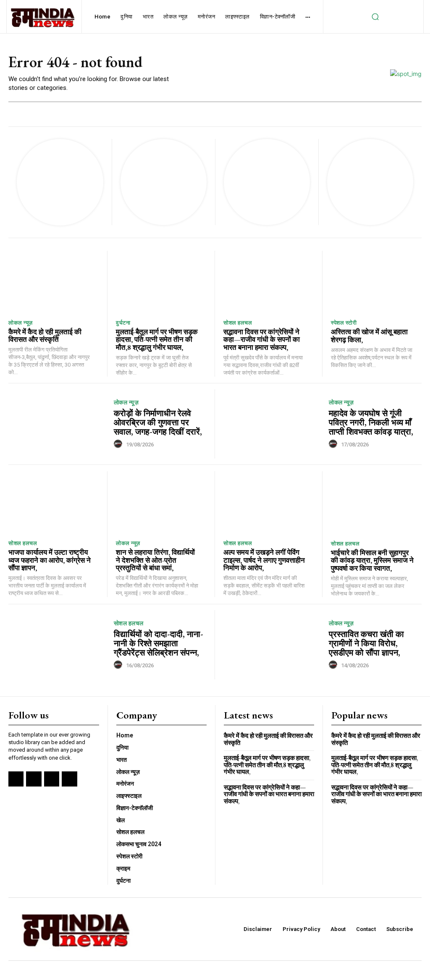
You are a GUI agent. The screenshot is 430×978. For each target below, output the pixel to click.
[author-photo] (119, 444)
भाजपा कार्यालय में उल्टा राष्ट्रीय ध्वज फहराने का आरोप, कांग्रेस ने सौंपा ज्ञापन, (49, 560)
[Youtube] (69, 779)
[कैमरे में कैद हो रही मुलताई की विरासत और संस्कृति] (53, 282)
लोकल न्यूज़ (20, 322)
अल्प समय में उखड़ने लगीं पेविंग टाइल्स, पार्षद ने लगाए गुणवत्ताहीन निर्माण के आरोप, (264, 560)
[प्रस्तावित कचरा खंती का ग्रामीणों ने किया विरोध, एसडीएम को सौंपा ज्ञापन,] (272, 644)
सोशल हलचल (237, 322)
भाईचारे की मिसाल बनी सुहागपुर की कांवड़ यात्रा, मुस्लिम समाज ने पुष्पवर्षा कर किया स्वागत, (372, 560)
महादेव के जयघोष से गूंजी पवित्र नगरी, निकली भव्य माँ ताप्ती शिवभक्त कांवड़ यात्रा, (371, 422)
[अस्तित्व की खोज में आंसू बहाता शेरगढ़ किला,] (376, 282)
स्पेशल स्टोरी (344, 322)
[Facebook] (16, 779)
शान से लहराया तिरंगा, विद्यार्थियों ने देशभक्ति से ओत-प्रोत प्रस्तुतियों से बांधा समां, (155, 560)
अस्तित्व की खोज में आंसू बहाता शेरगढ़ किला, (369, 335)
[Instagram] (33, 779)
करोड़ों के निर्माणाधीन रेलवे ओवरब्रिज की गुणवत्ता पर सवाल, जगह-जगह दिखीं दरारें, (158, 422)
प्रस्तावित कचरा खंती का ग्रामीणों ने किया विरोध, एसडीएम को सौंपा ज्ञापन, (366, 643)
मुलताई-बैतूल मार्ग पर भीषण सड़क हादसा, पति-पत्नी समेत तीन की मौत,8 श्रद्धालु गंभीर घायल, (157, 339)
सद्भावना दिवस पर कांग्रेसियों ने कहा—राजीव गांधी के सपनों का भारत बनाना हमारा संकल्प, (261, 339)
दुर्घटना (123, 322)
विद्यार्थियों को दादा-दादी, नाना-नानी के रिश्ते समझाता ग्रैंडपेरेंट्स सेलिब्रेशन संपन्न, (158, 643)
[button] (375, 17)
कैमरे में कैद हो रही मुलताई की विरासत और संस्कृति (44, 335)
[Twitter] (51, 779)
